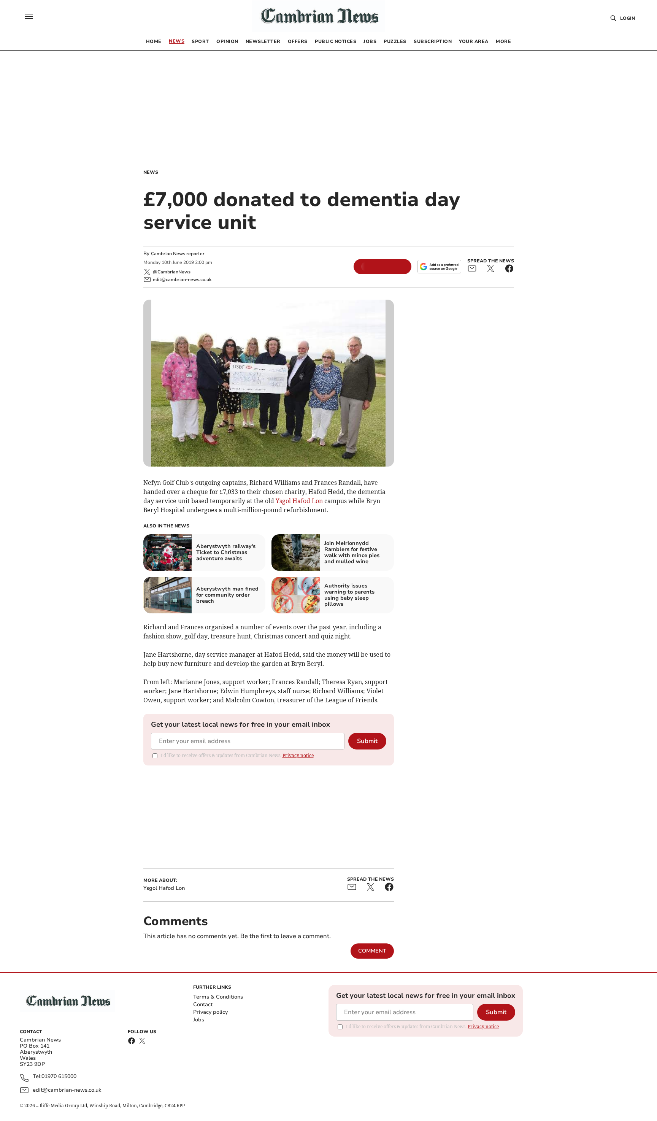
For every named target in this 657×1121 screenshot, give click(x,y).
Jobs (198, 1019)
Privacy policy (210, 1012)
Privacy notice (298, 755)
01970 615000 (58, 1076)
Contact (203, 1004)
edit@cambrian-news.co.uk (67, 1090)
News (150, 172)
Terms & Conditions (218, 996)
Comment (372, 950)
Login (627, 18)
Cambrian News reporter (178, 254)
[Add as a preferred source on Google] (439, 266)
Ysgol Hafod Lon (299, 501)
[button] (29, 16)
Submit (367, 741)
